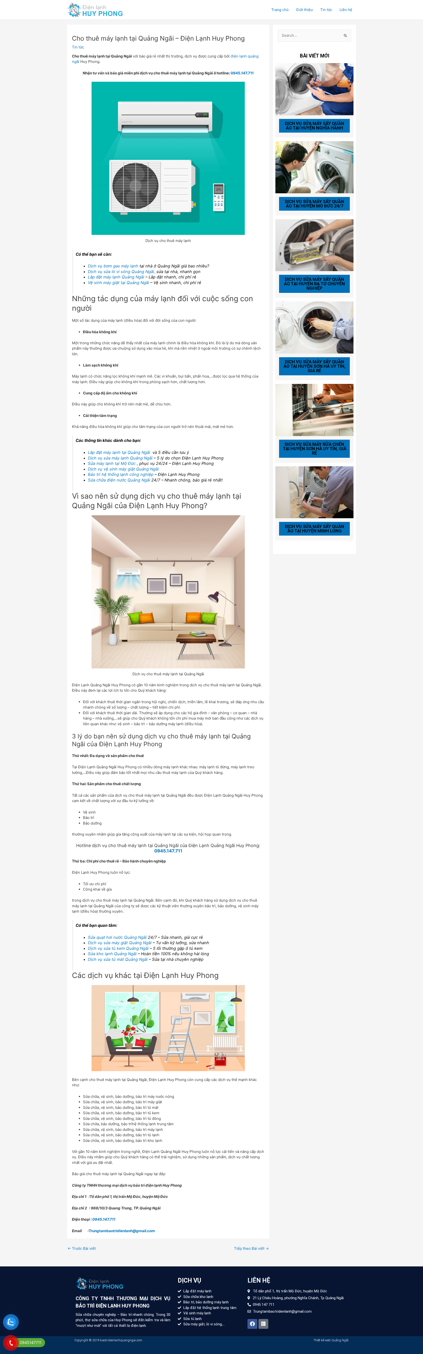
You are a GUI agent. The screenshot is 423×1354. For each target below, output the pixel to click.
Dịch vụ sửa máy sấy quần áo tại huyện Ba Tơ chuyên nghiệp (314, 284)
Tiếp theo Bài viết (251, 1248)
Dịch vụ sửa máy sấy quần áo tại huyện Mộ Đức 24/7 (314, 203)
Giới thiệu (304, 9)
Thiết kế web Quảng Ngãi (331, 1340)
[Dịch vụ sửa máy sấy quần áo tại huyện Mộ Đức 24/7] (314, 166)
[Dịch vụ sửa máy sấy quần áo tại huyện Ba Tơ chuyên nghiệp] (314, 244)
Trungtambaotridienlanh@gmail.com (122, 1230)
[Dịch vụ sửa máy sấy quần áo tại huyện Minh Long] (314, 492)
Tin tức (326, 9)
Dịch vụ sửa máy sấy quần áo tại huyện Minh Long (314, 528)
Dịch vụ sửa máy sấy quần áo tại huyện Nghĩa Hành (314, 125)
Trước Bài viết (82, 1248)
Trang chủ (280, 9)
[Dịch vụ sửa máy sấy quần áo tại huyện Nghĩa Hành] (314, 89)
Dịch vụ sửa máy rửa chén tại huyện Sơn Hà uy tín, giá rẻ (314, 449)
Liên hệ (346, 9)
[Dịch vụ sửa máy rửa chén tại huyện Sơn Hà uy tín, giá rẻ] (314, 409)
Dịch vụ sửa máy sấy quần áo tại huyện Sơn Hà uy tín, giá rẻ (314, 366)
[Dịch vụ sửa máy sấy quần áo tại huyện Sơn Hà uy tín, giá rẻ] (314, 327)
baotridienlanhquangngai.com (121, 1340)
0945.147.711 (242, 73)
